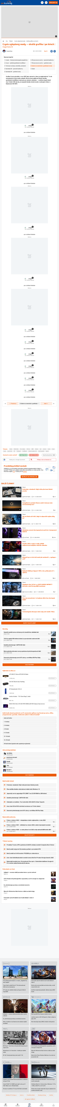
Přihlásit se (53, 2)
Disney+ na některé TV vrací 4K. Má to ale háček (15, 1088)
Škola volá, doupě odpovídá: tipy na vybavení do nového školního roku (43, 1089)
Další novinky (29, 664)
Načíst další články (29, 623)
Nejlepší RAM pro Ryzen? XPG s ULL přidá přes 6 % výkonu (38, 571)
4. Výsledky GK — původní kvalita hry (13, 68)
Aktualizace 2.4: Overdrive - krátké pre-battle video (14, 1051)
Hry (7, 41)
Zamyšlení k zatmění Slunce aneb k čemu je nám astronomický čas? (37, 503)
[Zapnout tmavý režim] (46, 2)
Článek (11, 41)
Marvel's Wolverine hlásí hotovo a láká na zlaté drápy (19, 891)
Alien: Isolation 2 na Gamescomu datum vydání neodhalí (15, 1022)
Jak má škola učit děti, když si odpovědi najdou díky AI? (38, 517)
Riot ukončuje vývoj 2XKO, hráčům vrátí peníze (43, 1021)
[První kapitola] (5, 403)
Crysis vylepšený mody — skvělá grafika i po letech (26, 41)
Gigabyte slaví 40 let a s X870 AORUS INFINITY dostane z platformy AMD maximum (37, 585)
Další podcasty (29, 835)
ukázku (25, 471)
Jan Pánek (26, 537)
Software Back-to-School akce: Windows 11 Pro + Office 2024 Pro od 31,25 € (43, 1084)
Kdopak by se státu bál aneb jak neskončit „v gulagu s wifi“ (39, 558)
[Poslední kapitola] (53, 403)
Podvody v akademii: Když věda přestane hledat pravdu (37, 490)
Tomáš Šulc (9, 51)
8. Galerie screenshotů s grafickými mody (41, 65)
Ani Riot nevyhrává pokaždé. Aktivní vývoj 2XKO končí (43, 990)
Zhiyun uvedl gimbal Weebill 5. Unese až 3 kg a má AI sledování (43, 1080)
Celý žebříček (29, 775)
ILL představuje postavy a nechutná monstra (17, 885)
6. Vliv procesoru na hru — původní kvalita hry (42, 60)
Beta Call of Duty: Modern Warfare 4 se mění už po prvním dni (43, 1056)
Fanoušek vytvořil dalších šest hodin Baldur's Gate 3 (19, 897)
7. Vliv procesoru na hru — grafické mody (41, 63)
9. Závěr (33, 68)
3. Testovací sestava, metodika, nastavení (15, 65)
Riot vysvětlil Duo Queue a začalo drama (41, 1014)
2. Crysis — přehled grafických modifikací (14, 63)
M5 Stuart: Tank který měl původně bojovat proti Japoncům (15, 1046)
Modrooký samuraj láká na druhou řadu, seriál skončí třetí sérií (43, 986)
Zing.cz (5, 880)
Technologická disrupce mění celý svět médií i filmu (38, 612)
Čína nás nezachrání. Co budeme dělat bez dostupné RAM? (38, 599)
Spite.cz (6, 874)
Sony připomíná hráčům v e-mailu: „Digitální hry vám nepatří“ (15, 981)
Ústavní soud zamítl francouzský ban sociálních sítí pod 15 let (15, 1080)
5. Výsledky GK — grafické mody (12, 71)
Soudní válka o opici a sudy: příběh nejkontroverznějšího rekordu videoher (34, 544)
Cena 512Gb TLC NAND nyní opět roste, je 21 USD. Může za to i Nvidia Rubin (14, 1084)
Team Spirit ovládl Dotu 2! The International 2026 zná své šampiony (14, 986)
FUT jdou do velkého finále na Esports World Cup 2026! (14, 990)
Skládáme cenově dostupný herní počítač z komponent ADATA (39, 531)
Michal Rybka (27, 496)
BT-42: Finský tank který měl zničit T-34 (13, 1055)
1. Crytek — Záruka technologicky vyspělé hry (15, 60)
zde (14, 471)
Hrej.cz (5, 899)
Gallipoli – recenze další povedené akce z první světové (20, 872)
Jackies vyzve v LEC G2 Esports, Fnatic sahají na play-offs (43, 1017)
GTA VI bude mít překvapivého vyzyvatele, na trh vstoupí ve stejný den (24, 878)
